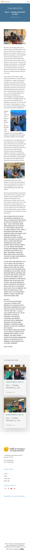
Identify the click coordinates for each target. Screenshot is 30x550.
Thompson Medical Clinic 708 (15, 8)
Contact (5, 476)
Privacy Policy (7, 478)
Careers (5, 473)
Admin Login (6, 481)
